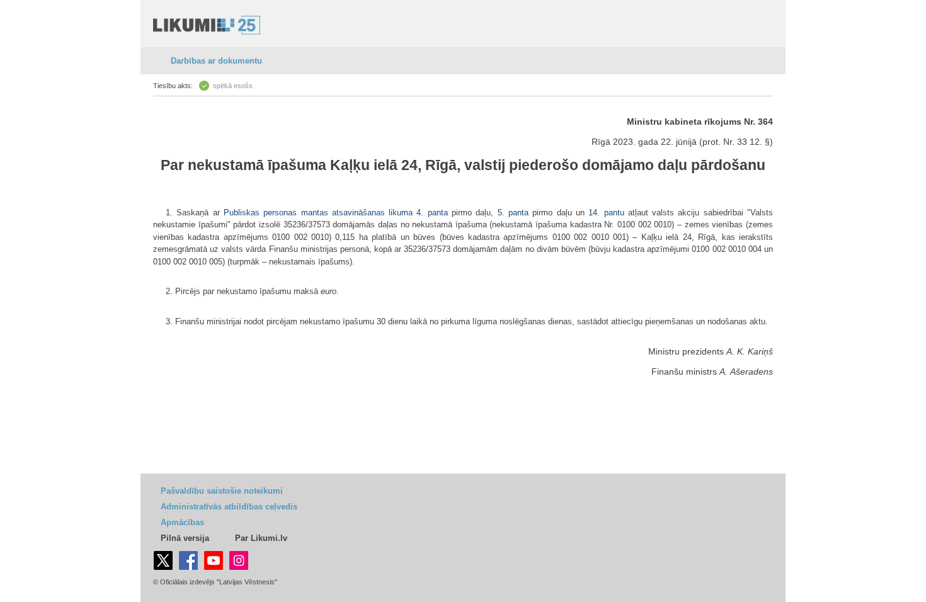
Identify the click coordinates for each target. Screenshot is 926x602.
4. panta (431, 212)
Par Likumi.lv (261, 538)
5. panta (513, 212)
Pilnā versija (185, 538)
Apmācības (182, 522)
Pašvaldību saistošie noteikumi (222, 491)
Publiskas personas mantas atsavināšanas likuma (318, 212)
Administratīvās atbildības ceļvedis (229, 506)
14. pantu (606, 212)
